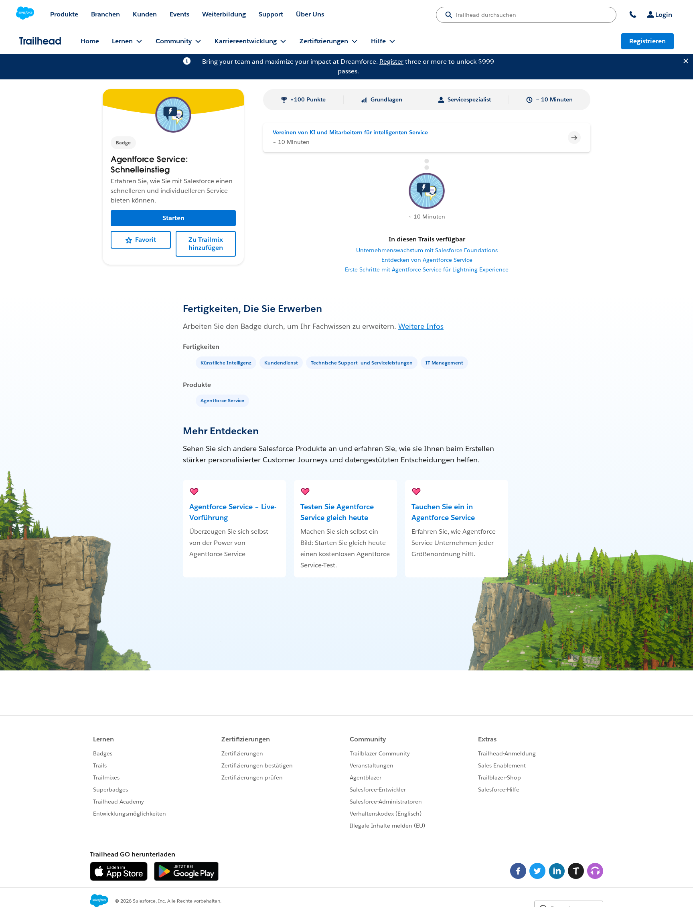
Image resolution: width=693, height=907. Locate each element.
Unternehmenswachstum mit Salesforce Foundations (427, 250)
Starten (173, 218)
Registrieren (647, 41)
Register (391, 61)
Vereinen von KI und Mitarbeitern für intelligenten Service (350, 132)
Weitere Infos (421, 326)
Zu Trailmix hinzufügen (205, 244)
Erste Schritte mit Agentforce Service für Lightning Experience (427, 269)
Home (90, 41)
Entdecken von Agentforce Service (426, 259)
